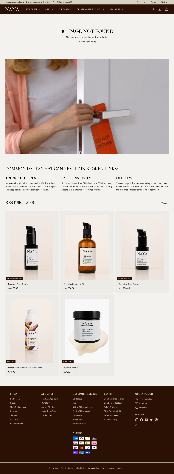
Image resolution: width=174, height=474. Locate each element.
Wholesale (77, 415)
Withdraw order (79, 423)
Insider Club (46, 415)
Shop (48, 9)
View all (165, 203)
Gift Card (14, 419)
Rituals (13, 403)
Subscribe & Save (48, 411)
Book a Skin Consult (81, 411)
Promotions (78, 419)
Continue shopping (87, 41)
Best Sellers (15, 398)
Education (115, 9)
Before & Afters (110, 407)
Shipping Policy (67, 468)
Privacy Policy (93, 468)
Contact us (77, 398)
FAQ (74, 403)
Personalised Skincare (89, 9)
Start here (32, 9)
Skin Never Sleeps (111, 415)
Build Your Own (16, 423)
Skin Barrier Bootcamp (114, 403)
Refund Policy (80, 468)
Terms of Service (108, 468)
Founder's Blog (110, 419)
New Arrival (15, 411)
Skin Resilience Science (114, 398)
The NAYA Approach (49, 398)
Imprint (119, 468)
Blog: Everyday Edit (112, 411)
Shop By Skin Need (18, 407)
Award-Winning (48, 407)
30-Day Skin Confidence (83, 407)
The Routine (65, 9)
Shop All (13, 415)
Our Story (45, 403)
